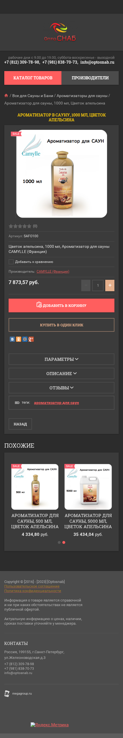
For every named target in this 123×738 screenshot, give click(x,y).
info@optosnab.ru (97, 62)
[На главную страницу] (60, 32)
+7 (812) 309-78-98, (22, 62)
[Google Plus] (31, 339)
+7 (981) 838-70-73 (19, 669)
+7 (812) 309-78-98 (19, 664)
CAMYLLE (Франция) (53, 272)
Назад (20, 424)
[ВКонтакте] (12, 339)
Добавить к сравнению (33, 262)
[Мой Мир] (24, 339)
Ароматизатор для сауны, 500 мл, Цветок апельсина (35, 520)
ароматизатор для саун (56, 402)
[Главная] (6, 96)
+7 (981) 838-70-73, (60, 62)
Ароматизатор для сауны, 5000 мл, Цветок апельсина (88, 520)
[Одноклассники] (18, 339)
